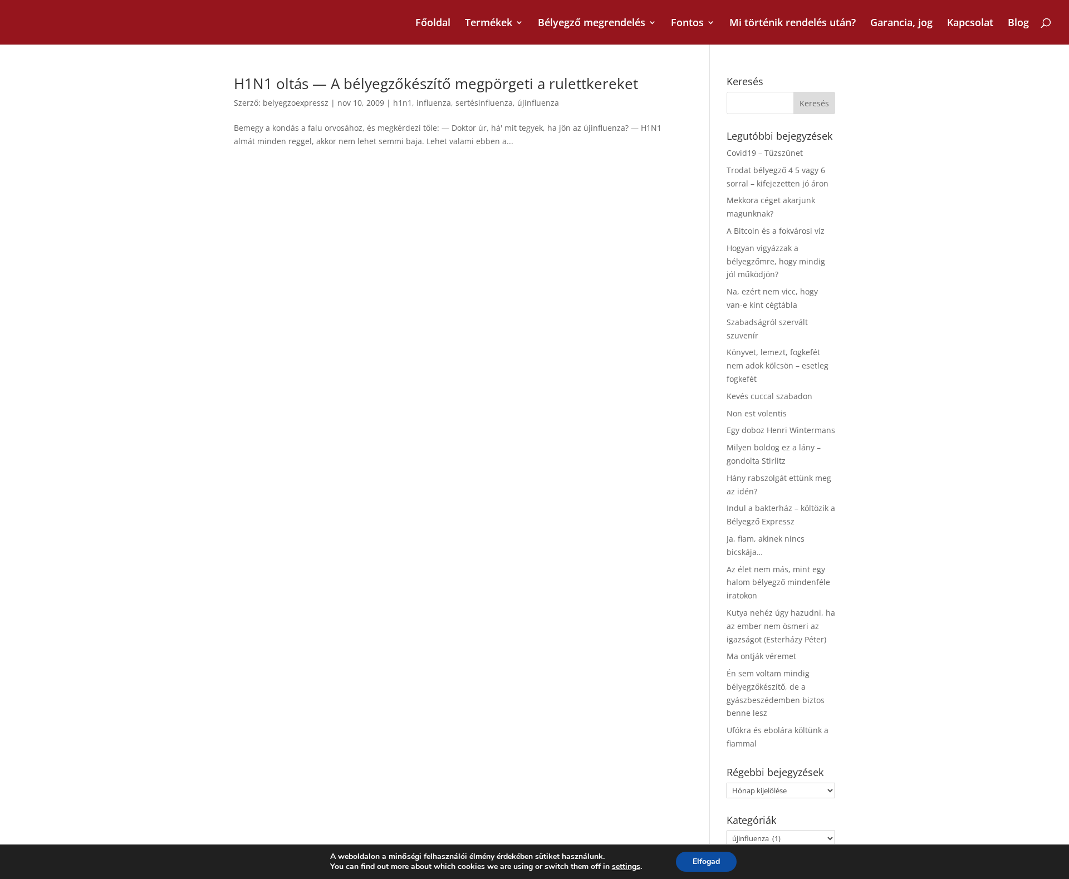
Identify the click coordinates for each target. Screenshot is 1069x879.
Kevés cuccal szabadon (769, 396)
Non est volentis (757, 413)
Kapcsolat (970, 23)
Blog (1018, 23)
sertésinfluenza (484, 102)
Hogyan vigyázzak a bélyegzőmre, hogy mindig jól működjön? (776, 261)
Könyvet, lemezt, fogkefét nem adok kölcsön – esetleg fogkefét (777, 365)
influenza (433, 102)
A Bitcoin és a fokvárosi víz (776, 230)
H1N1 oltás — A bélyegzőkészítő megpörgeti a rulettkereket (436, 83)
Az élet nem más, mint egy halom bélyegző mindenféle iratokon (778, 582)
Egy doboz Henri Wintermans (781, 430)
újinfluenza (538, 102)
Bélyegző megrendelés (591, 23)
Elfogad (706, 861)
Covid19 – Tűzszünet (765, 153)
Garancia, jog (901, 23)
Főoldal (432, 23)
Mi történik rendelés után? (792, 23)
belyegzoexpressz (295, 102)
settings (626, 867)
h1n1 (402, 102)
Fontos (687, 23)
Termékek (488, 23)
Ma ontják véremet (761, 656)
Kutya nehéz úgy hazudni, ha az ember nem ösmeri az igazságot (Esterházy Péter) (781, 626)
